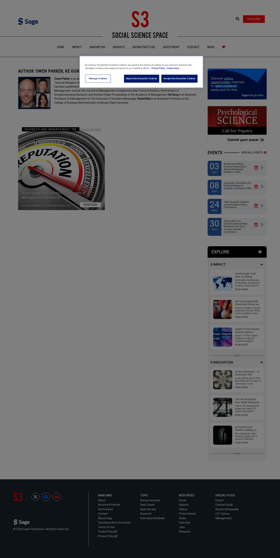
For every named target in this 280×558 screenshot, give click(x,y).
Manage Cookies (98, 78)
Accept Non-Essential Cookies (179, 78)
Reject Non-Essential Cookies (141, 78)
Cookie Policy (172, 68)
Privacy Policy (158, 68)
